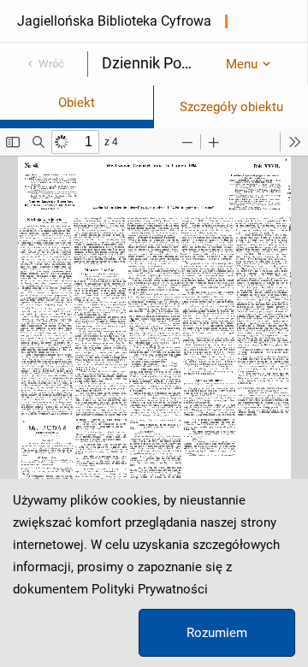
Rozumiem (217, 632)
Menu (242, 64)
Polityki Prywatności (150, 589)
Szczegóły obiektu (231, 107)
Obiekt (76, 102)
